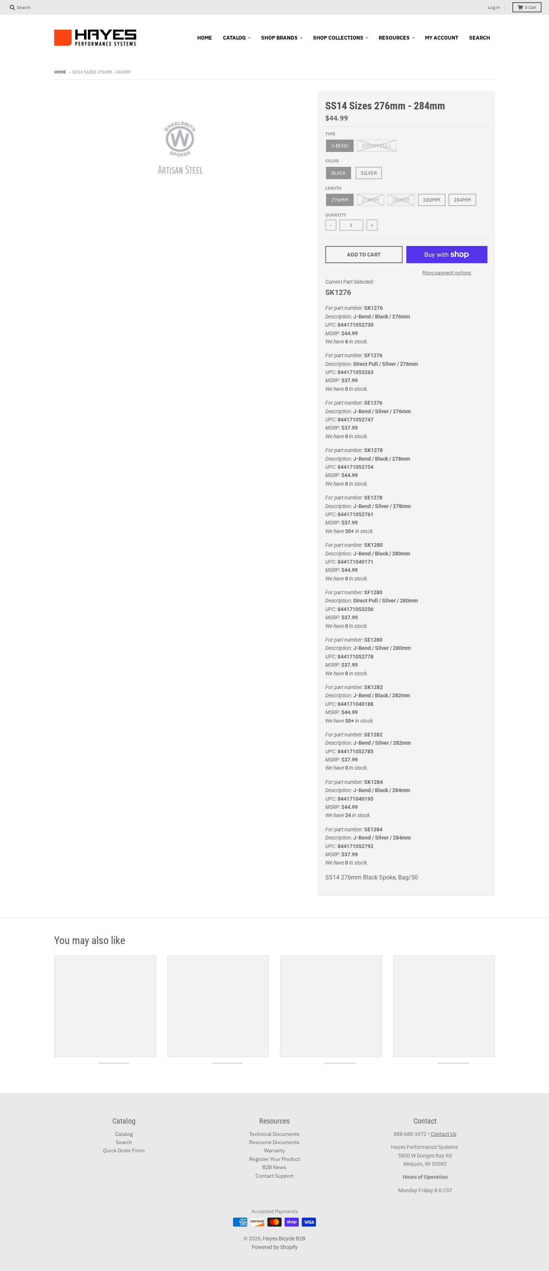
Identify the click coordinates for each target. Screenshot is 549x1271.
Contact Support (274, 1175)
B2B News (274, 1167)
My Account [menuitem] (441, 37)
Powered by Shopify (275, 1247)
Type (330, 134)
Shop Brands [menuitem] (279, 37)
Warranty (274, 1150)
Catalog (124, 1134)
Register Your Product (274, 1159)
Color (332, 160)
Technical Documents (274, 1134)
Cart (530, 7)
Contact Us (443, 1134)
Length (333, 188)
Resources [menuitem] (394, 37)
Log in (494, 7)
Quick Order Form (124, 1150)
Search (124, 1142)
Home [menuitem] (204, 37)
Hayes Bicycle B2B (284, 1239)
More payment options (446, 273)
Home (60, 72)
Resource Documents (274, 1142)
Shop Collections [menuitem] (338, 37)
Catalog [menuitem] (234, 37)
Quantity (335, 215)
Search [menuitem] (479, 37)
